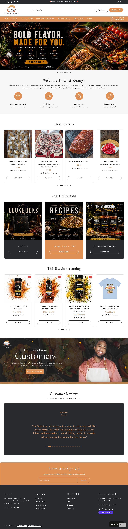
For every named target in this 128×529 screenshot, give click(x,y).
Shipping (70, 505)
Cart (68, 502)
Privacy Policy (40, 508)
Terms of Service (41, 505)
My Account (71, 498)
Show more (23, 252)
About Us (39, 498)
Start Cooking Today (12, 45)
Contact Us (70, 508)
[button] (116, 10)
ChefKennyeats (22, 525)
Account (103, 10)
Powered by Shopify (34, 525)
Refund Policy (40, 502)
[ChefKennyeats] (11, 10)
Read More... (101, 88)
